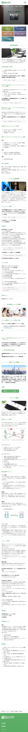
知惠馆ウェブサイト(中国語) (10, 391)
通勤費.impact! (9, 327)
